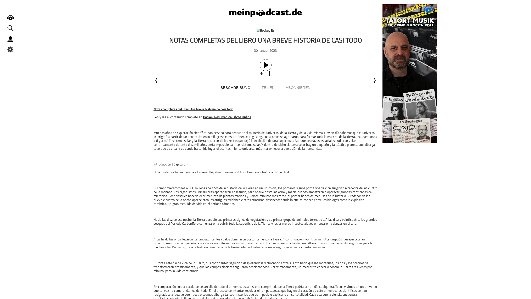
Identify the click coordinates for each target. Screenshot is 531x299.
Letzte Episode (156, 80)
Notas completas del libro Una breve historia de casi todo (193, 109)
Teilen (268, 88)
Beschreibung (235, 88)
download (269, 73)
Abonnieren (298, 88)
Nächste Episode (374, 80)
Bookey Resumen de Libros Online (227, 117)
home (10, 17)
